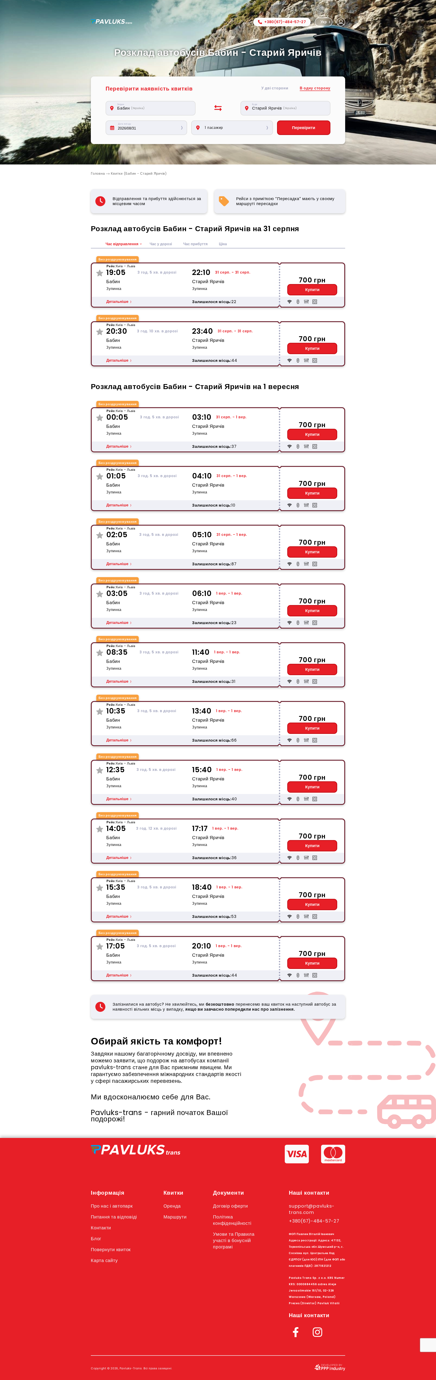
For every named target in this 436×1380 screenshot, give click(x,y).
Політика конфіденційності (232, 1220)
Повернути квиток (111, 1249)
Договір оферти (230, 1206)
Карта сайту (104, 1260)
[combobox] (153, 108)
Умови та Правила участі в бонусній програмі (233, 1240)
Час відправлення (122, 244)
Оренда (172, 1206)
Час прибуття (195, 244)
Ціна (223, 244)
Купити (312, 289)
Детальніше (117, 301)
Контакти (101, 1228)
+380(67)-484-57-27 (285, 22)
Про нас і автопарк (112, 1206)
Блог (96, 1238)
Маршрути (175, 1217)
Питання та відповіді (114, 1217)
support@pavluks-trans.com (311, 1209)
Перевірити (303, 127)
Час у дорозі (161, 244)
